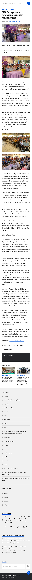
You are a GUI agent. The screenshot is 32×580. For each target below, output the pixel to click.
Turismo (6, 464)
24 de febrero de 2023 (14, 21)
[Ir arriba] (28, 573)
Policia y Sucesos (8, 453)
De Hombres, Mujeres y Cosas (12, 400)
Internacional (7, 437)
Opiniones (7, 449)
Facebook (6, 501)
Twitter (6, 493)
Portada (11, 9)
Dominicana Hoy (8, 408)
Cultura (6, 396)
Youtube (6, 497)
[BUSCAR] (28, 566)
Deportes (6, 404)
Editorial (6, 415)
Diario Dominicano (12, 3)
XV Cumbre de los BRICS (11, 468)
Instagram (6, 505)
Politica (4, 9)
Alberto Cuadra (8, 356)
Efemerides (7, 419)
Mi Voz (6, 445)
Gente (5, 423)
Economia (6, 411)
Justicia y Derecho (9, 441)
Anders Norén (10, 577)
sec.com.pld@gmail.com (17, 341)
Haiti (5, 427)
